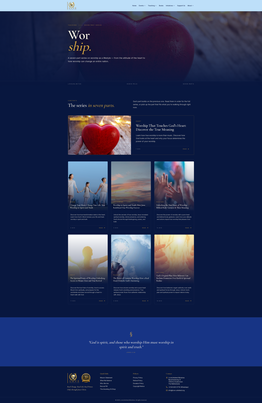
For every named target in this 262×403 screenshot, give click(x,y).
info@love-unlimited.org (176, 390)
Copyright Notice (139, 386)
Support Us (181, 5)
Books (161, 5)
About (190, 5)
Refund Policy (137, 380)
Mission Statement (106, 378)
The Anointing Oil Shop (108, 389)
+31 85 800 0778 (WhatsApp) (178, 387)
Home (134, 5)
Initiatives (169, 5)
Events (141, 5)
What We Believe (106, 380)
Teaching (151, 5)
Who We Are (104, 383)
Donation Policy (138, 383)
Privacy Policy (138, 378)
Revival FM (103, 386)
